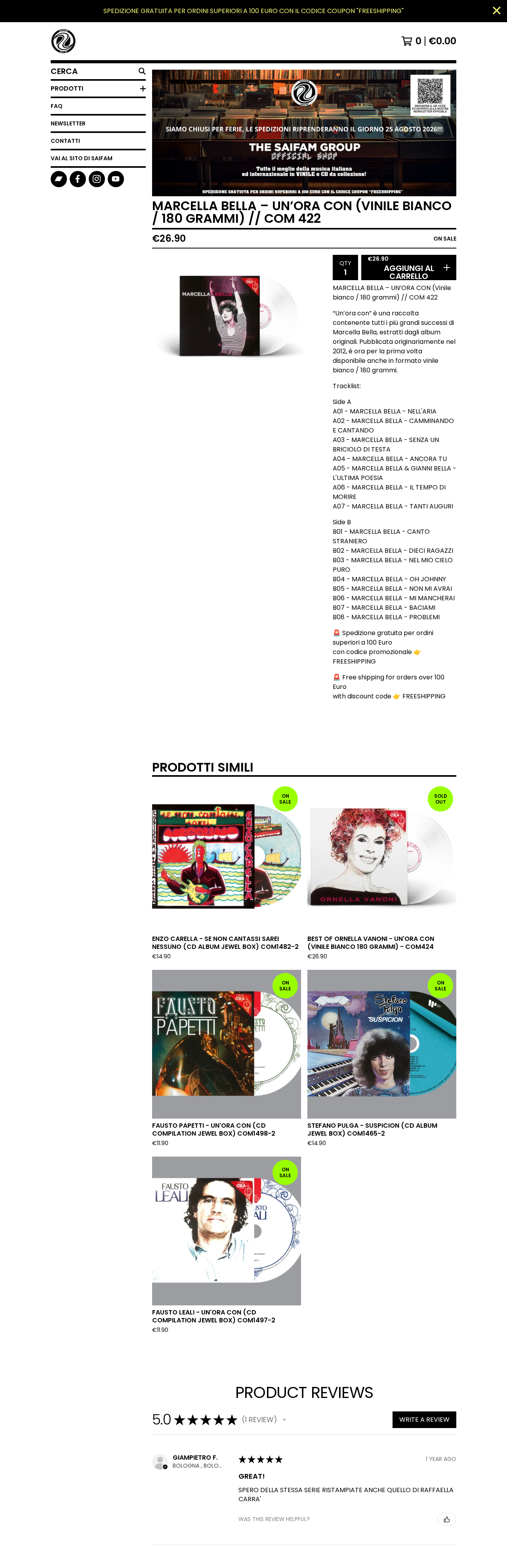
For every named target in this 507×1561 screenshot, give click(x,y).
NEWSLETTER (68, 123)
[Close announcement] (497, 11)
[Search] (142, 71)
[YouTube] (116, 179)
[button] (284, 1419)
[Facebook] (78, 179)
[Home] (63, 41)
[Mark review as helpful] (446, 1519)
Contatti (65, 141)
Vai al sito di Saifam (81, 158)
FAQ (57, 106)
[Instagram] (97, 179)
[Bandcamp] (59, 179)
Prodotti (67, 88)
